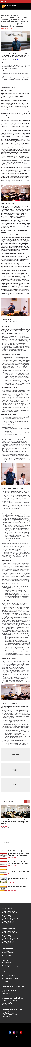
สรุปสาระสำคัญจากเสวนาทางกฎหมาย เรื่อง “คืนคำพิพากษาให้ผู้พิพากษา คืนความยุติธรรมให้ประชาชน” (15, 822)
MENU (5, 2)
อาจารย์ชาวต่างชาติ (8, 952)
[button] (2, 2)
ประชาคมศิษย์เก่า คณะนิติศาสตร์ (11, 978)
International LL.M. (8, 920)
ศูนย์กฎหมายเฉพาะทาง (9, 964)
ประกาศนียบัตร (7, 924)
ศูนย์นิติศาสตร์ (7, 965)
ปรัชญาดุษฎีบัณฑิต (8, 922)
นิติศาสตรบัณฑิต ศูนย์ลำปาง (10, 912)
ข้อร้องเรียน (6, 974)
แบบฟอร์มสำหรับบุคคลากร (10, 975)
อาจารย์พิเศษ (7, 954)
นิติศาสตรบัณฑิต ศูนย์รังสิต (10, 911)
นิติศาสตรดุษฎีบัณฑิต (9, 921)
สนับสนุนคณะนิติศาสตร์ (9, 977)
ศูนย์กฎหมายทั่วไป (8, 962)
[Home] (9, 7)
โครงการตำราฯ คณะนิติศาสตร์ (11, 967)
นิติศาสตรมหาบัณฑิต (8, 917)
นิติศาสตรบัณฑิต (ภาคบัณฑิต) (11, 914)
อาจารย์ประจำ (7, 951)
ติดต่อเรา (5, 981)
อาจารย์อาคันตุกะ (7, 955)
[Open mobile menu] (28, 6)
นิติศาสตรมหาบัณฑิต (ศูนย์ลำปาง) (11, 918)
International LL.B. (8, 915)
